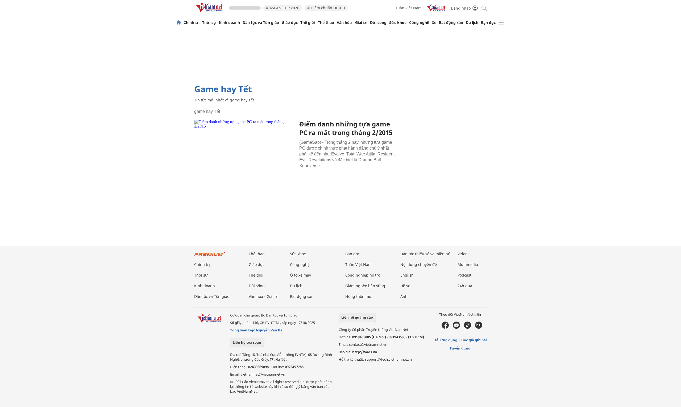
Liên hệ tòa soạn (247, 342)
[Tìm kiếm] (484, 8)
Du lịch (472, 22)
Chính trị (192, 22)
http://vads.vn (364, 352)
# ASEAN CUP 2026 (282, 7)
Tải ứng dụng (445, 340)
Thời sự (209, 22)
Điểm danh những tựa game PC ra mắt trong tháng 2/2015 (345, 128)
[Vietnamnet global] (436, 9)
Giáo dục (290, 22)
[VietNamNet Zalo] (478, 327)
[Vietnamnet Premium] (210, 256)
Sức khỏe (397, 22)
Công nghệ (419, 22)
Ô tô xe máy (300, 275)
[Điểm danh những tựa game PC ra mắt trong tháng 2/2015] (244, 153)
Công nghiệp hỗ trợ (362, 275)
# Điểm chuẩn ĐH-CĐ (326, 7)
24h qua (465, 285)
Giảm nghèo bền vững (365, 285)
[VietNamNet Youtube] (456, 327)
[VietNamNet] (179, 22)
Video (462, 253)
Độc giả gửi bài (474, 340)
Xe (434, 22)
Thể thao (326, 22)
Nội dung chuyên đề (418, 264)
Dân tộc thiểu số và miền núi (425, 253)
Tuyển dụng (460, 348)
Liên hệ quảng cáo (357, 317)
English (407, 275)
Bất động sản (451, 22)
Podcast (464, 275)
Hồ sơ (405, 285)
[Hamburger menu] (501, 22)
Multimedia (468, 264)
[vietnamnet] (210, 13)
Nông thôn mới (358, 296)
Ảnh (404, 296)
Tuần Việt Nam (408, 7)
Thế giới (307, 22)
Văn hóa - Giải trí (352, 22)
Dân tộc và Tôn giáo (261, 22)
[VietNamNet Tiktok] (467, 327)
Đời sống (378, 22)
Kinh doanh (229, 22)
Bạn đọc (488, 22)
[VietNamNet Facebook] (445, 327)
